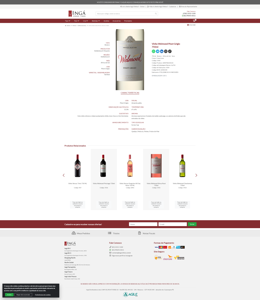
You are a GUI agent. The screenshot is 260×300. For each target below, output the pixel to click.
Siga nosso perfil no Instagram (122, 256)
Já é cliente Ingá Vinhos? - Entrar (133, 6)
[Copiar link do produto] (170, 51)
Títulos (115, 233)
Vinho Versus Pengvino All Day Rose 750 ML (130, 184)
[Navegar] (63, 175)
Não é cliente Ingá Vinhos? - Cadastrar (163, 6)
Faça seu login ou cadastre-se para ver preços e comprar (78, 204)
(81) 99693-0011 (190, 16)
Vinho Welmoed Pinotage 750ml (104, 183)
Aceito (9, 295)
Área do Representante (189, 6)
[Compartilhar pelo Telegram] (157, 51)
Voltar (192, 25)
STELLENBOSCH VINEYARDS (168, 72)
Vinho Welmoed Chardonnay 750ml (182, 184)
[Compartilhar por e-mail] (165, 51)
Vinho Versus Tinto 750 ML (77, 183)
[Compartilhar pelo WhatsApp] (153, 51)
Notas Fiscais (148, 233)
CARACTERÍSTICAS (130, 92)
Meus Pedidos (83, 233)
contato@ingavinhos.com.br (121, 253)
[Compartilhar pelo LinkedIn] (161, 51)
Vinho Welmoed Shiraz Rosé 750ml (156, 184)
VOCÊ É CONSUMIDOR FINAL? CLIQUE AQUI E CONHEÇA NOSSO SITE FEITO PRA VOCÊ (130, 2)
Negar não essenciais (23, 295)
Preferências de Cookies (43, 295)
